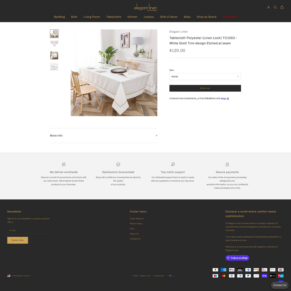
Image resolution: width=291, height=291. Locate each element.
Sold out (205, 88)
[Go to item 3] (54, 55)
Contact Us (135, 239)
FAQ (132, 229)
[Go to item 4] (54, 66)
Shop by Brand (206, 16)
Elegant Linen (178, 31)
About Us (134, 234)
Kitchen (132, 16)
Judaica (149, 16)
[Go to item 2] (54, 44)
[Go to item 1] (54, 33)
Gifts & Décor (169, 16)
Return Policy (136, 223)
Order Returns (137, 218)
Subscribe (18, 240)
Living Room (92, 16)
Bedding (59, 16)
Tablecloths (113, 16)
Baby (187, 16)
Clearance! (229, 16)
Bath (74, 16)
